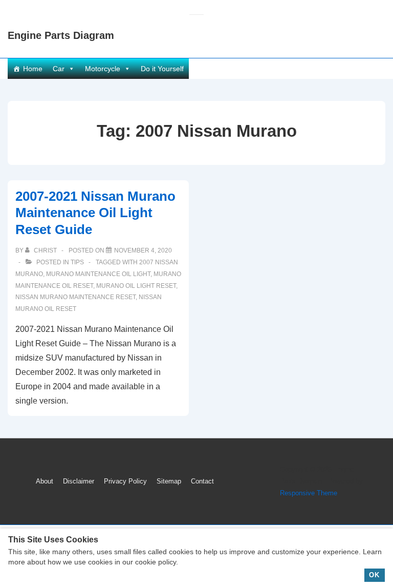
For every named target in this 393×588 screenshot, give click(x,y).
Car (58, 69)
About (44, 481)
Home (32, 69)
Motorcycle (102, 69)
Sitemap (169, 481)
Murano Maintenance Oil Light (98, 274)
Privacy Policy (125, 481)
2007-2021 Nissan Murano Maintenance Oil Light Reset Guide (95, 212)
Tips (77, 262)
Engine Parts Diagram (61, 35)
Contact (202, 481)
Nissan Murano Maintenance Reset (75, 297)
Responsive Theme (308, 493)
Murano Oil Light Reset (136, 285)
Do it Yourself (162, 69)
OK (374, 575)
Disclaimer (78, 481)
